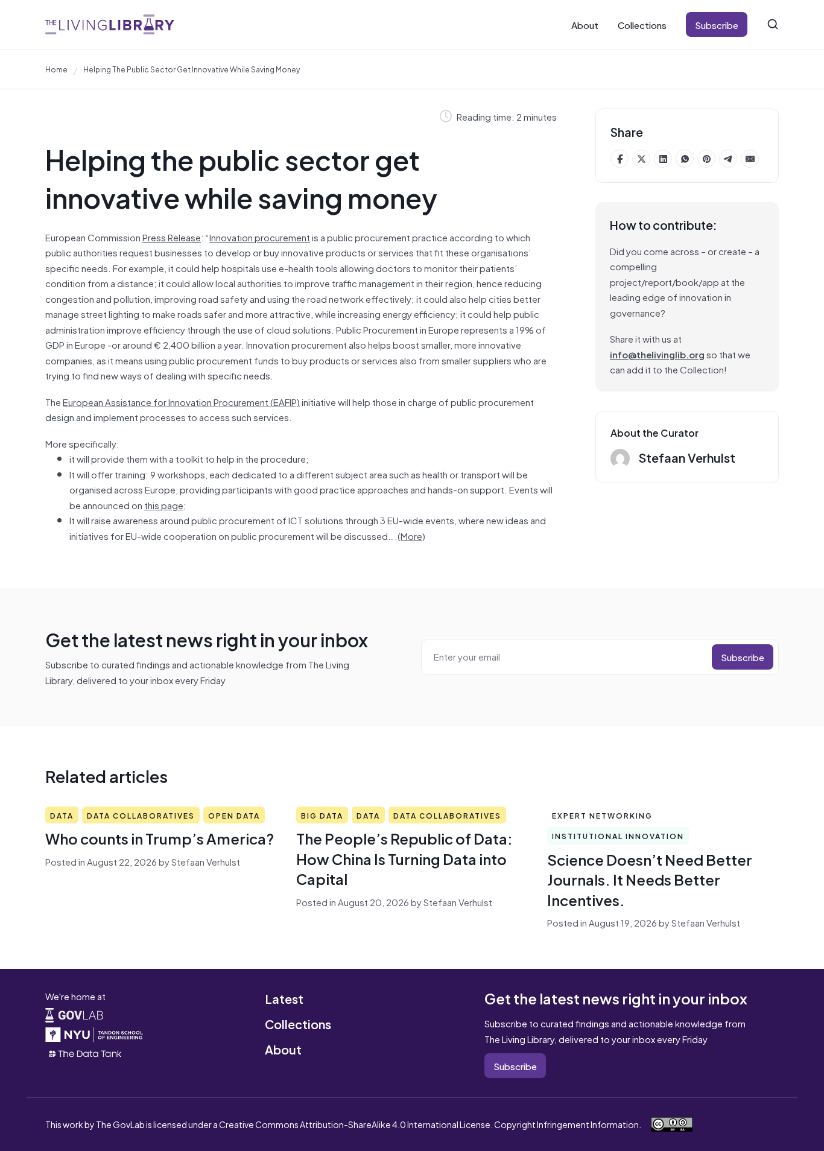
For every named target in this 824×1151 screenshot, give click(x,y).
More (411, 535)
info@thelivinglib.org (657, 353)
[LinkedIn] (663, 159)
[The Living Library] (109, 24)
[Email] (750, 159)
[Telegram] (728, 159)
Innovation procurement (259, 236)
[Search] (773, 24)
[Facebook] (619, 159)
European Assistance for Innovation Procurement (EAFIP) (181, 401)
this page (163, 504)
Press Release (171, 236)
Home (56, 69)
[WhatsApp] (685, 159)
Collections (642, 24)
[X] (641, 159)
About (584, 24)
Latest (284, 998)
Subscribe (716, 24)
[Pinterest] (706, 159)
